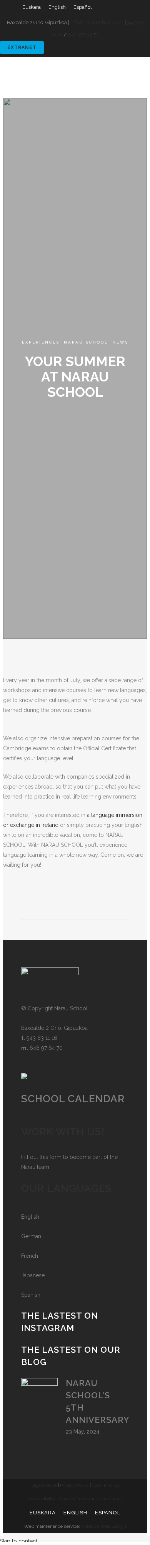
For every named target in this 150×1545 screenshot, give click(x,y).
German (31, 1236)
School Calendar (73, 1099)
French (29, 1256)
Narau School (86, 342)
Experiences (41, 342)
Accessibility (42, 1498)
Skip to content (18, 1541)
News (120, 342)
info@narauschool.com (96, 22)
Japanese (33, 1275)
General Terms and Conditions (90, 1498)
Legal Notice (43, 1485)
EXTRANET (22, 47)
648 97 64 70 (84, 35)
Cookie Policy (106, 1485)
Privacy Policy (74, 1485)
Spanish (30, 1295)
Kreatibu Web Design (103, 1526)
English (30, 1217)
